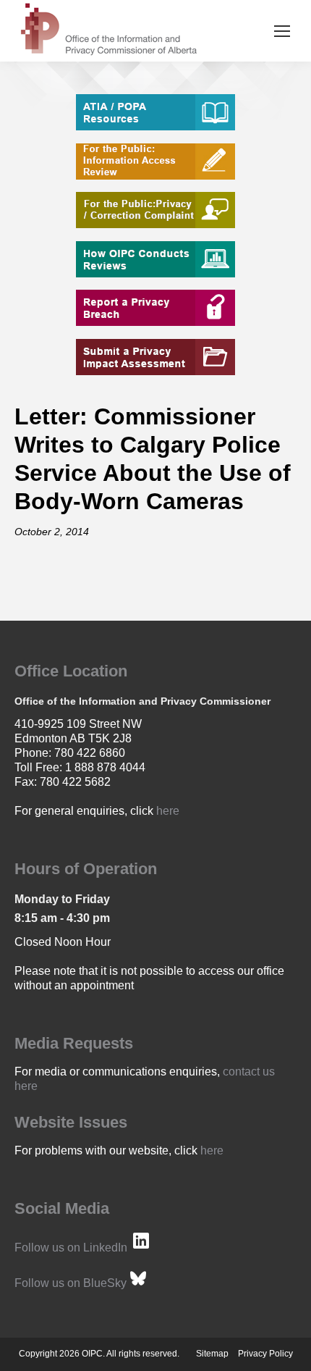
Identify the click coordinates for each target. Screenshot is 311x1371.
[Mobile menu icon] (282, 31)
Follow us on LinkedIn (70, 1247)
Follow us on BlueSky (70, 1283)
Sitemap (212, 1354)
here (167, 811)
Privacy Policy (265, 1354)
